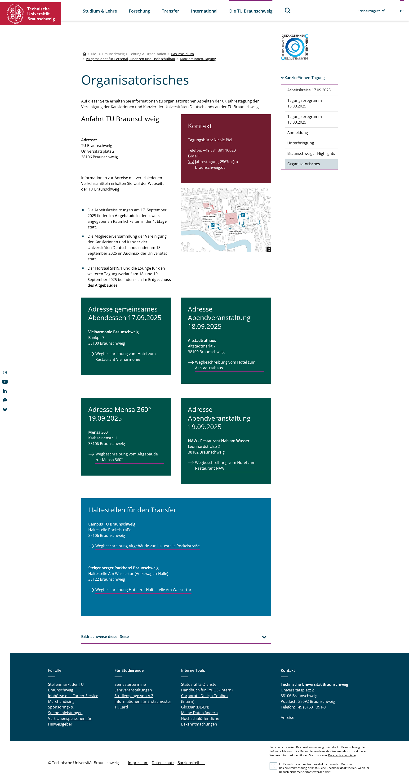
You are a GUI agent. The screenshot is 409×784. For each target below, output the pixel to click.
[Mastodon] (5, 401)
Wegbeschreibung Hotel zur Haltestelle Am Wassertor (143, 589)
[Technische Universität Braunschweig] (31, 13)
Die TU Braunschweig (250, 11)
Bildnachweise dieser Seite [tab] (105, 636)
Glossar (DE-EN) (195, 707)
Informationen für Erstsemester (143, 701)
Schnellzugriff (369, 11)
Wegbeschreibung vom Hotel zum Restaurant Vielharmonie (125, 356)
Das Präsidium (182, 54)
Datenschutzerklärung (342, 755)
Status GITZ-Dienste (198, 684)
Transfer (170, 11)
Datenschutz (163, 762)
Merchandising (61, 701)
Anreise (287, 717)
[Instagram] (5, 373)
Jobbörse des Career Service (73, 695)
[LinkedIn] (5, 391)
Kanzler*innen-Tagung (198, 59)
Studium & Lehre (100, 11)
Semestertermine (130, 684)
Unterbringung (300, 143)
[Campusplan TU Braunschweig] (226, 220)
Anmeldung (297, 132)
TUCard (121, 707)
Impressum (138, 762)
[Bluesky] (5, 410)
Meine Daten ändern (199, 712)
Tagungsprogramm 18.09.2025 (304, 103)
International (204, 11)
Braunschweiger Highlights (311, 153)
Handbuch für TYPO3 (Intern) (207, 690)
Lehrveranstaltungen (133, 690)
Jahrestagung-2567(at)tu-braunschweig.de (217, 164)
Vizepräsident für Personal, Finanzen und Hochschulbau (130, 59)
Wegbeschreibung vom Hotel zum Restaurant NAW (225, 465)
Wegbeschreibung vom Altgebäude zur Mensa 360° (126, 456)
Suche (287, 10)
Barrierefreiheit (191, 762)
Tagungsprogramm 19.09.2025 (304, 119)
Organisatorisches (303, 163)
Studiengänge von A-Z (134, 695)
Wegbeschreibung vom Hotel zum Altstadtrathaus (225, 365)
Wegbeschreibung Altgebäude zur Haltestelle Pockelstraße (147, 545)
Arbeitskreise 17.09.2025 (309, 90)
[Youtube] (5, 382)
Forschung (139, 11)
